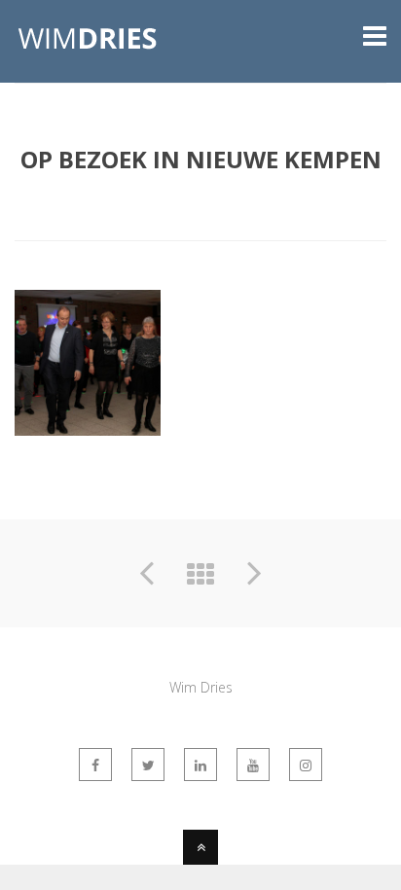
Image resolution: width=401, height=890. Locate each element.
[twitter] (147, 764)
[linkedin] (200, 764)
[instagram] (305, 764)
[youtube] (253, 764)
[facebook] (95, 764)
